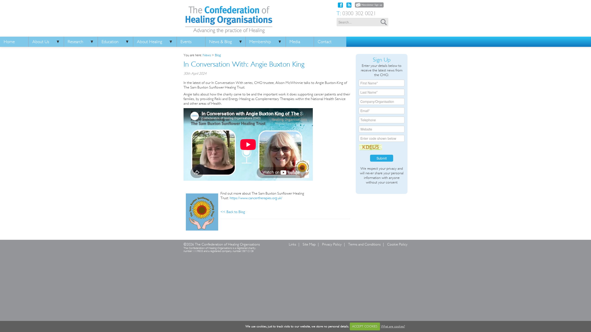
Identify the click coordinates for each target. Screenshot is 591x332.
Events (186, 41)
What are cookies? (393, 326)
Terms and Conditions (364, 244)
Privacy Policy (332, 244)
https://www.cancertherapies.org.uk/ (256, 198)
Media (294, 41)
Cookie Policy (397, 244)
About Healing (149, 41)
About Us (40, 41)
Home (9, 41)
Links (292, 244)
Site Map (309, 244)
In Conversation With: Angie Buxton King (244, 64)
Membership (260, 41)
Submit (382, 158)
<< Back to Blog (232, 212)
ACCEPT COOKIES (364, 326)
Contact (325, 41)
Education (110, 41)
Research (75, 41)
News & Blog (220, 41)
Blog (218, 55)
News (207, 55)
